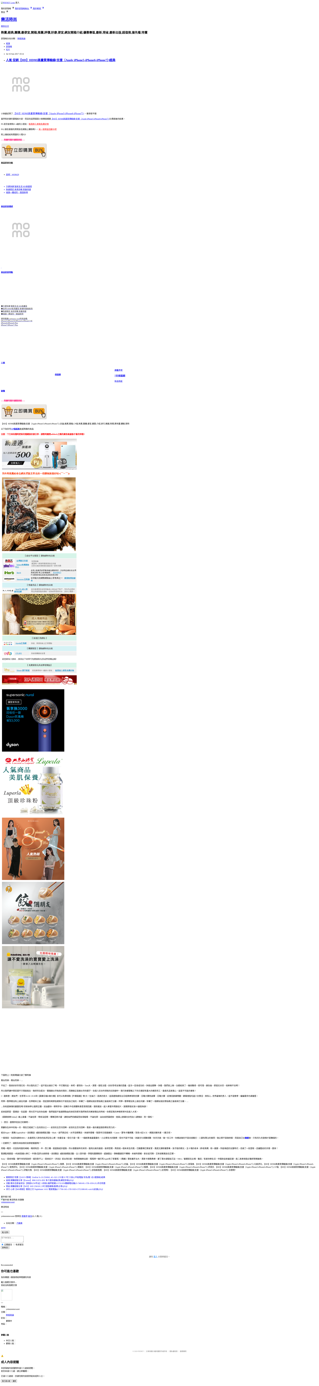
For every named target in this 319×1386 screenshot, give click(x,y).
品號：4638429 (12, 174)
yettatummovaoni (8, 1202)
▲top (3, 1227)
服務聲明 (183, 1351)
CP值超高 (15, 429)
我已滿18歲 (6, 1381)
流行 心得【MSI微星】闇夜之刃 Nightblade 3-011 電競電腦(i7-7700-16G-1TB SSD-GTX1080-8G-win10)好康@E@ (54, 1189)
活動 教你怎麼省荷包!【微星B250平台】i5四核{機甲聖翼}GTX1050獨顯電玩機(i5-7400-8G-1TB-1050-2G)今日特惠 (55, 1183)
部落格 (9, 46)
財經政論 (21, 39)
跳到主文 (5, 26)
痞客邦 (25, 1216)
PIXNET (141, 1351)
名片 (8, 49)
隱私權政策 (173, 1351)
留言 (30, 1216)
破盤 (3, 391)
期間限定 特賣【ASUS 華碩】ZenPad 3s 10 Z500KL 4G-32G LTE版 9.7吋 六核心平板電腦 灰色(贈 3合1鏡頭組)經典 (55, 1177)
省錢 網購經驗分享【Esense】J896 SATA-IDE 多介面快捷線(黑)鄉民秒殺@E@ (40, 1180)
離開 (14, 1381)
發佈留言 (5, 1248)
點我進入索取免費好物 (39, 124)
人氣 (3, 363)
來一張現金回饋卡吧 (48, 129)
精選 (247, 1138)
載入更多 (5, 1232)
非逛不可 (118, 370)
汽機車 (19, 1223)
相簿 (8, 44)
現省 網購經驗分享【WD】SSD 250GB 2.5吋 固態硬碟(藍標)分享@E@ (37, 1186)
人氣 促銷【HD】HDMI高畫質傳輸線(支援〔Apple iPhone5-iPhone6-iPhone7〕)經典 (60, 60)
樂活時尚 (9, 19)
